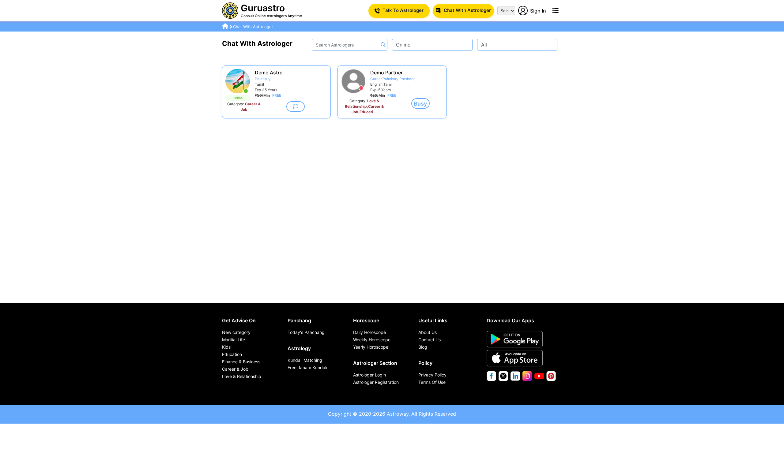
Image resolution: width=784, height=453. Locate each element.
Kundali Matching (305, 360)
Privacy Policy (432, 374)
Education (232, 354)
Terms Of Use (432, 382)
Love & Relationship (241, 376)
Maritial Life (233, 339)
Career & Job (235, 369)
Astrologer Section (375, 363)
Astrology (299, 348)
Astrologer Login (369, 374)
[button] (295, 106)
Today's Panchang (306, 332)
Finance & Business (241, 361)
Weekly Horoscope (371, 339)
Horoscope (366, 320)
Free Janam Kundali (307, 367)
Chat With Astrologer (467, 10)
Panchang (299, 320)
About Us (427, 332)
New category (236, 332)
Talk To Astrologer (403, 10)
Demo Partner (386, 72)
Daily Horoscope (369, 332)
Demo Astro (269, 72)
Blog (422, 347)
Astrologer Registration (376, 382)
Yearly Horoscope (370, 347)
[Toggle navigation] (555, 10)
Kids (226, 347)
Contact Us (429, 339)
